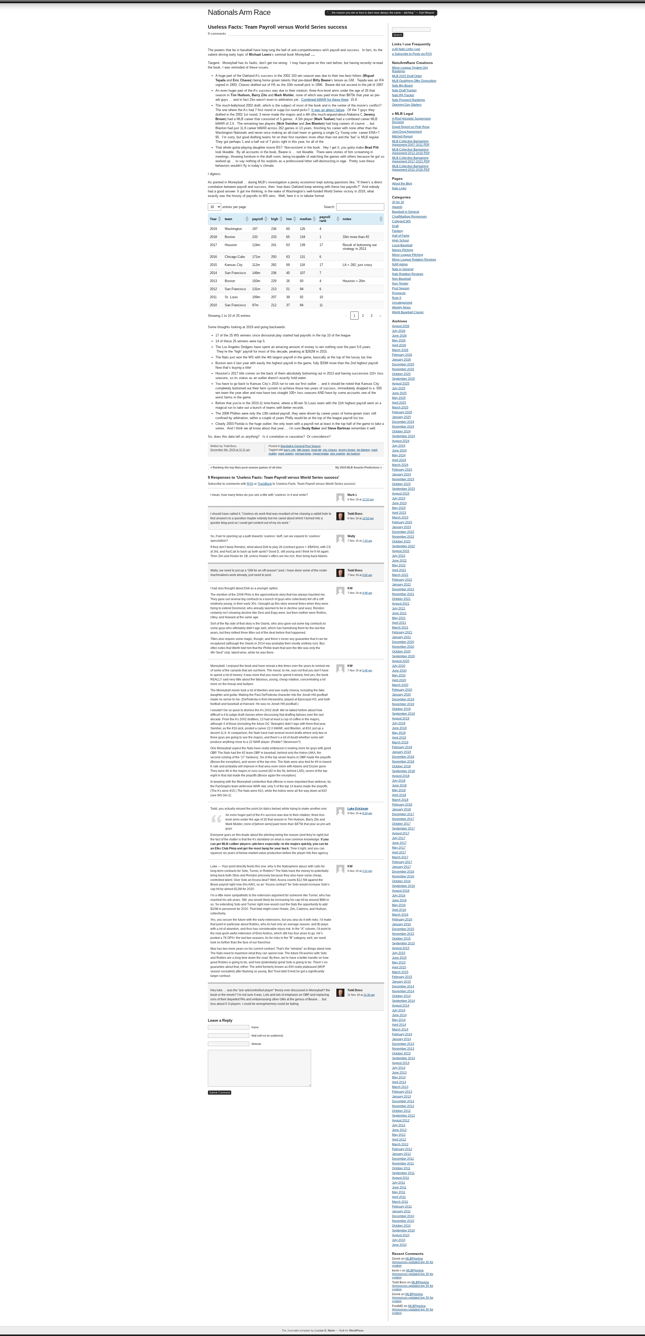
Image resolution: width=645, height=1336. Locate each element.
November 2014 (403, 991)
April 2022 (399, 570)
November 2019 (403, 704)
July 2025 (398, 388)
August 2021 (400, 603)
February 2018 (402, 804)
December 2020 (403, 642)
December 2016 (403, 871)
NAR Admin (400, 264)
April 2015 (399, 967)
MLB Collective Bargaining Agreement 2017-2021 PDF (411, 159)
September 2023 (403, 489)
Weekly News (401, 307)
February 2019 (402, 747)
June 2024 (399, 450)
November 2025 (403, 369)
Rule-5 (396, 298)
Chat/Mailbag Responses (409, 216)
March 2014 (400, 1029)
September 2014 (403, 1001)
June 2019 (399, 728)
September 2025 (403, 379)
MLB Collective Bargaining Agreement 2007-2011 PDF (411, 143)
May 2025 (399, 398)
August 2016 (400, 891)
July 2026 (398, 331)
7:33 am (367, 540)
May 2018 (399, 790)
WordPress (356, 1330)
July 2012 (398, 1125)
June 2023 (399, 503)
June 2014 (399, 1015)
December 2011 (403, 1158)
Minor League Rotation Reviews (414, 259)
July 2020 (398, 666)
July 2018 (398, 780)
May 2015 (399, 962)
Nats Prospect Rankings (408, 100)
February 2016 (402, 919)
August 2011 (400, 1178)
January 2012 (401, 1154)
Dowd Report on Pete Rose (411, 127)
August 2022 (400, 551)
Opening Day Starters (407, 105)
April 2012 (399, 1139)
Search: (329, 207)
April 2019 (399, 737)
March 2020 (400, 685)
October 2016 (401, 881)
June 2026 (399, 335)
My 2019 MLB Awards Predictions (357, 467)
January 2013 (401, 1096)
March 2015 (400, 972)
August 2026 (400, 326)
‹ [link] (345, 316)
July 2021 (398, 608)
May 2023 (399, 508)
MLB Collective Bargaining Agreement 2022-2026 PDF (411, 168)
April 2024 (399, 460)
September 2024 (403, 436)
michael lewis (303, 453)
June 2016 (399, 900)
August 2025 (400, 383)
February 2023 (402, 522)
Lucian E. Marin (325, 1330)
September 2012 (403, 1115)
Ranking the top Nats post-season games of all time (247, 467)
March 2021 (400, 627)
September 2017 (403, 828)
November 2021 (403, 594)
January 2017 (401, 867)
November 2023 (403, 479)
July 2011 (398, 1182)
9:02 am (367, 574)
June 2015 (399, 958)
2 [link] (363, 316)
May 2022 (399, 565)
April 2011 (399, 1197)
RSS (250, 484)
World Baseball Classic (408, 312)
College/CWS (401, 221)
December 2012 (403, 1101)
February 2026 (402, 355)
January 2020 (401, 694)
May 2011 (398, 1192)
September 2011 (403, 1173)
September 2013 (403, 1058)
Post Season (313, 446)
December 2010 (403, 1216)
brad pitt (316, 449)
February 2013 (402, 1091)
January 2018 (401, 809)
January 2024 (401, 474)
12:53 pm (368, 518)
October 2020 (401, 651)
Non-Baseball (401, 279)
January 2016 (401, 924)
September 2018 (403, 771)
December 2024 (403, 422)
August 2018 (400, 776)
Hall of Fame (400, 235)
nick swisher (337, 453)
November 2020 (403, 646)
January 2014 (401, 1039)
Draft (395, 226)
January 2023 (401, 527)
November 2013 (403, 1048)
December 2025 (403, 364)
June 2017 (399, 843)
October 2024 (401, 431)
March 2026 (400, 350)
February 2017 (402, 862)
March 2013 (400, 1087)
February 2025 (402, 412)
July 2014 (398, 1010)
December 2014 (403, 986)
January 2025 (401, 417)
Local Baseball (402, 245)
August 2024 (400, 441)
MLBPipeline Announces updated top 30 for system (412, 1262)
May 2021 (399, 618)
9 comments (217, 34)
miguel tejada (321, 453)
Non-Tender (400, 283)
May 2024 (399, 455)
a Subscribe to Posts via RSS (412, 54)
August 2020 (400, 661)
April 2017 (399, 852)
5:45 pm (367, 670)
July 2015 (398, 953)
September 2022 (403, 546)
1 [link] (354, 316)
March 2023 (400, 517)
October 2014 (401, 996)
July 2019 (398, 723)
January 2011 (401, 1211)
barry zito (290, 449)
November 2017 (403, 819)
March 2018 (400, 800)
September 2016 (403, 886)
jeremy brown (347, 449)
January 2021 (401, 637)
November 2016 (403, 876)
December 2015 (403, 929)
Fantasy (397, 231)
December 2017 (403, 814)
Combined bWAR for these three (324, 99)
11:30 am (369, 994)
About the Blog (402, 183)
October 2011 (401, 1168)
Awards (397, 207)
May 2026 (399, 340)
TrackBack (264, 484)
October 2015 (401, 938)
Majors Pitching (402, 250)
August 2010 (400, 1235)
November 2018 (403, 761)
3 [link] (371, 316)
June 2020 (399, 670)
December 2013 (403, 1044)
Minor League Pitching (407, 255)
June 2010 (399, 1245)
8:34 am (367, 813)
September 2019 (403, 713)
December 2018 (403, 757)
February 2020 (402, 690)
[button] (219, 219)
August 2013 (400, 1063)
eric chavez (330, 449)
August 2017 (400, 833)
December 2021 (403, 589)
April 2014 (399, 1024)
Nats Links (399, 188)
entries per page (234, 207)
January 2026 (401, 359)
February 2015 (402, 977)
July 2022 (398, 556)
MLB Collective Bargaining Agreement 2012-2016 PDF (411, 151)
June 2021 (399, 613)
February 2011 (402, 1206)
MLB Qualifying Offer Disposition (414, 81)
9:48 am (367, 592)
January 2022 (401, 584)
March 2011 (400, 1202)
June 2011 (399, 1187)
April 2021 (399, 623)
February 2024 (402, 469)
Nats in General (402, 269)
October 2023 (401, 484)
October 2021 (401, 599)
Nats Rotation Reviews (407, 274)
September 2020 (403, 656)
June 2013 (399, 1072)
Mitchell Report (402, 136)
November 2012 (403, 1106)
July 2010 (398, 1240)
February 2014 (402, 1034)
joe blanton (363, 449)
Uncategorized (402, 302)
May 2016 (399, 905)
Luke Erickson (357, 808)
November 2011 (403, 1163)
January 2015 (401, 981)
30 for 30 (398, 202)
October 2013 (401, 1053)
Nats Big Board (402, 85)
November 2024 (403, 426)
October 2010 (401, 1225)
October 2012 (401, 1111)
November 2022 (403, 536)
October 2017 (401, 824)
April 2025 (399, 402)
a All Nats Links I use (406, 49)
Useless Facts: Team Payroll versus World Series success (277, 27)
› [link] (380, 316)
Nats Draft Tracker (404, 90)
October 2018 (401, 766)
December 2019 (403, 699)
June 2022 (399, 560)
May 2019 (399, 733)
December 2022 (403, 532)
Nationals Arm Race (239, 12)
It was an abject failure (327, 110)
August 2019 (400, 718)
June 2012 (399, 1130)
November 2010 (403, 1221)
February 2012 (402, 1149)
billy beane (303, 449)
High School (400, 240)
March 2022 (400, 575)
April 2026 (399, 345)
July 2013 (398, 1068)
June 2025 (399, 393)
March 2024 (400, 465)
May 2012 (399, 1135)
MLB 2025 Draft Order (407, 76)
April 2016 (399, 910)
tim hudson (353, 453)
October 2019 (401, 709)
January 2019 (401, 752)
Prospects (399, 293)
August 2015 (400, 948)
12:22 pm (368, 499)
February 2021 (402, 632)
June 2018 (399, 785)
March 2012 (400, 1144)
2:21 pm (367, 870)
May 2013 (399, 1077)
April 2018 (399, 795)
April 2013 (399, 1082)
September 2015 (403, 943)
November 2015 (403, 934)
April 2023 (399, 513)
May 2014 (399, 1020)
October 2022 (401, 541)
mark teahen (286, 453)
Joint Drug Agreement (407, 131)
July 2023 (398, 498)
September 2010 (403, 1230)
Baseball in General (292, 446)
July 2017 (398, 838)
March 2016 (400, 914)
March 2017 (400, 857)
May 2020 (399, 675)
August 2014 (400, 1005)
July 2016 (398, 895)
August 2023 (400, 493)
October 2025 (401, 374)
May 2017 (399, 847)
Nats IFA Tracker (403, 95)
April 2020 (399, 680)
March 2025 (400, 407)
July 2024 (398, 446)
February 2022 (402, 579)
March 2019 (400, 742)
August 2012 (400, 1120)
